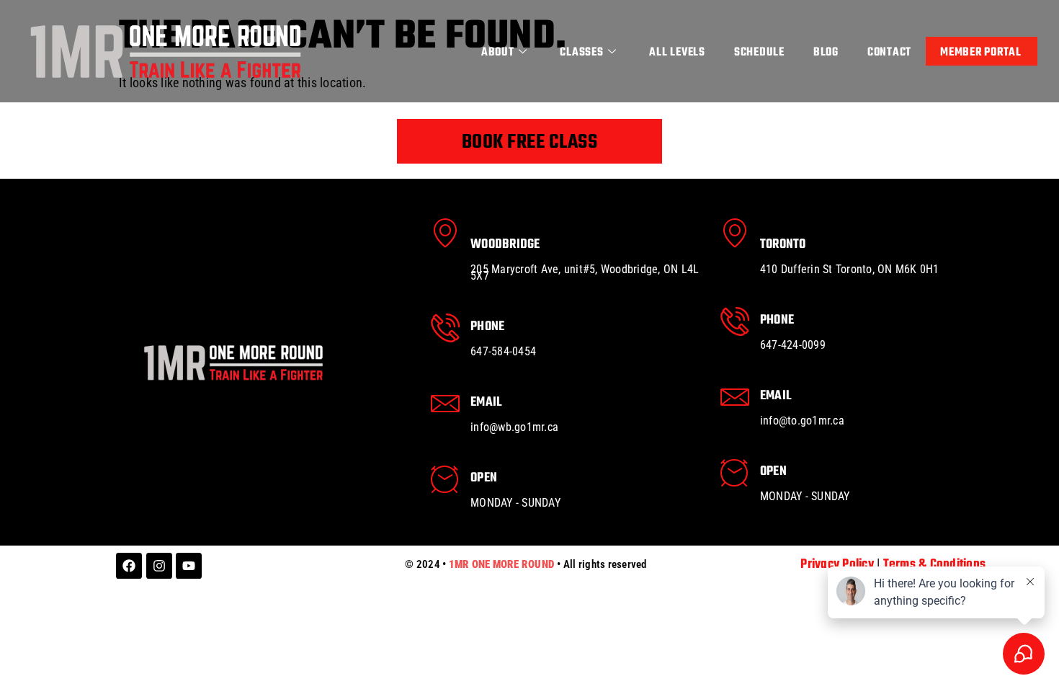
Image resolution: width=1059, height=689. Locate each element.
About (497, 52)
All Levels (677, 52)
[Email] (445, 403)
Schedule (759, 52)
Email (485, 402)
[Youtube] (189, 566)
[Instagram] (159, 566)
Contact (889, 52)
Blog (826, 52)
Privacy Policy (837, 564)
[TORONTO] (734, 232)
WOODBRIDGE (505, 244)
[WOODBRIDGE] (445, 232)
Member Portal (981, 52)
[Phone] (445, 328)
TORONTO (783, 244)
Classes (581, 52)
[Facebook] (129, 566)
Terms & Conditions (934, 564)
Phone (487, 326)
